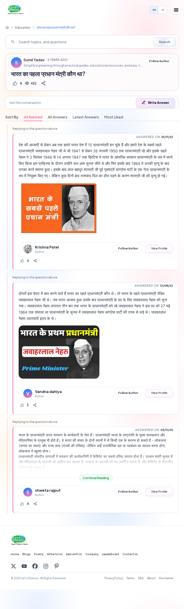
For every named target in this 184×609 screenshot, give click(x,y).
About (151, 578)
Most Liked (113, 117)
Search (164, 42)
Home (15, 554)
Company (92, 554)
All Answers (57, 117)
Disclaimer (166, 578)
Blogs (26, 554)
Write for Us (55, 554)
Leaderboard (110, 554)
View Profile (159, 248)
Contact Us (130, 554)
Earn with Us (74, 554)
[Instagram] (45, 566)
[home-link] (7, 27)
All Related (33, 117)
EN (154, 9)
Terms (130, 578)
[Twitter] (13, 566)
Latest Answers (86, 117)
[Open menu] (176, 10)
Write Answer (158, 102)
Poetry (38, 554)
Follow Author (159, 61)
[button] (92, 102)
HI (163, 9)
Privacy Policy (114, 578)
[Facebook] (35, 566)
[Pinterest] (56, 566)
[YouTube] (24, 566)
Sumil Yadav (34, 60)
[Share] (43, 83)
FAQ (141, 578)
